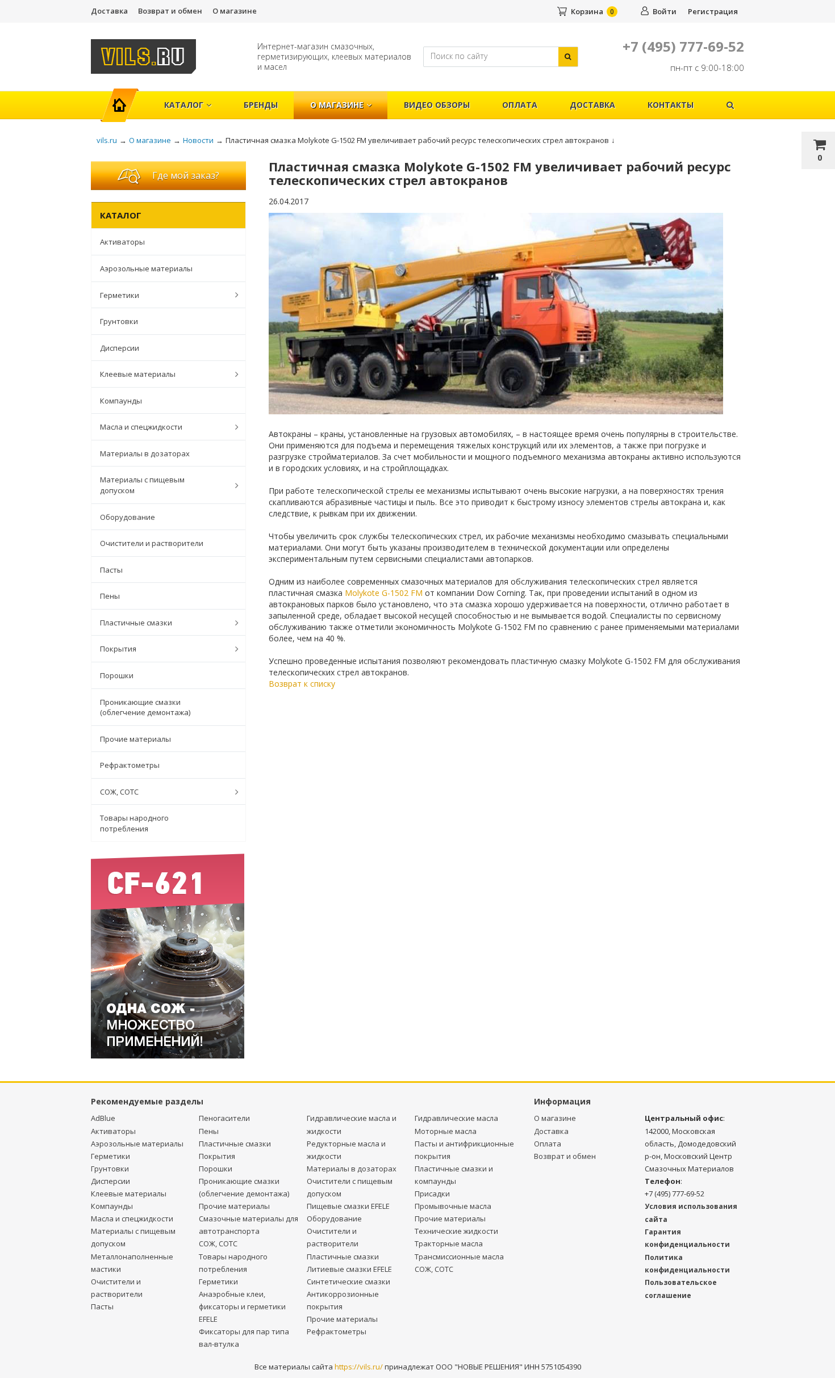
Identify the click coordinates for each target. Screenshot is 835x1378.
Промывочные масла (453, 1206)
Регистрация (713, 11)
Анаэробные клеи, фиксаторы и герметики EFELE (242, 1306)
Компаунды (121, 401)
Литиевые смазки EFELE (349, 1269)
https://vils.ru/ (359, 1367)
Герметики (119, 295)
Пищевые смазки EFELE (348, 1206)
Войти (665, 11)
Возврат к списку (302, 683)
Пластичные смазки (136, 622)
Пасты (111, 570)
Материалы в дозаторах (145, 453)
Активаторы (122, 242)
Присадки (432, 1193)
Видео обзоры (437, 104)
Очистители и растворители (151, 543)
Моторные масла (446, 1131)
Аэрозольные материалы (146, 268)
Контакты (671, 104)
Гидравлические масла (456, 1118)
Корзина (587, 11)
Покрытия (118, 649)
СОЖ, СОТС (119, 792)
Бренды (261, 104)
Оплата (519, 104)
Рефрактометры (130, 765)
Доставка (109, 11)
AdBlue (103, 1118)
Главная (124, 99)
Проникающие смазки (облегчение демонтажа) (145, 707)
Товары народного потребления (134, 823)
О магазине (234, 11)
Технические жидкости (456, 1231)
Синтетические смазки (348, 1281)
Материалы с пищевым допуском (142, 484)
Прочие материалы (135, 739)
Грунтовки (119, 321)
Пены (110, 596)
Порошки (116, 675)
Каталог (183, 104)
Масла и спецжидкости (141, 427)
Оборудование (127, 517)
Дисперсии (119, 348)
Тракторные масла (449, 1243)
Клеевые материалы (138, 374)
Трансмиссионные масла (459, 1256)
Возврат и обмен (170, 11)
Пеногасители (224, 1118)
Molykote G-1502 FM (384, 592)
